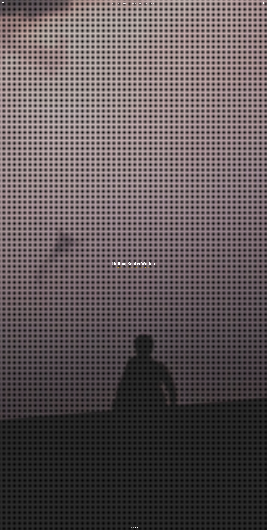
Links (146, 3)
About (118, 3)
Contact (153, 3)
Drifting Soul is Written (133, 264)
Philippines (133, 3)
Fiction (140, 3)
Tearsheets (125, 3)
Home (113, 3)
